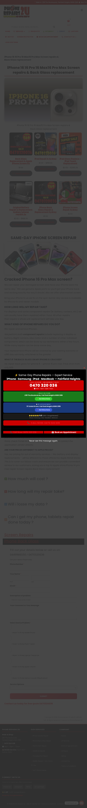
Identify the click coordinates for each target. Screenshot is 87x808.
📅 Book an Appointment (63, 432)
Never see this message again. (43, 441)
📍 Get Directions (43, 399)
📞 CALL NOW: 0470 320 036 (43, 422)
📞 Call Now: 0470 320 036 (23, 432)
